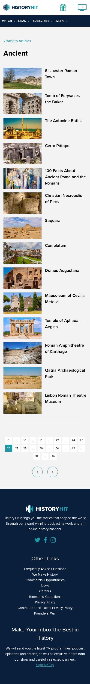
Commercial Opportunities (45, 580)
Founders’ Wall (45, 613)
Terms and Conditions (45, 596)
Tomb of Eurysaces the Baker (62, 99)
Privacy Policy (45, 602)
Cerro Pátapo (57, 146)
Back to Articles (18, 41)
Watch (7, 20)
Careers (45, 591)
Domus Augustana (62, 270)
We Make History (45, 574)
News (45, 585)
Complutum (55, 245)
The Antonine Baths (63, 121)
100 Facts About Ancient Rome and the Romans (65, 177)
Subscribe (41, 20)
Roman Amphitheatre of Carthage (64, 348)
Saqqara (52, 220)
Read (22, 20)
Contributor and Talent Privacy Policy (45, 607)
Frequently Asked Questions (45, 568)
